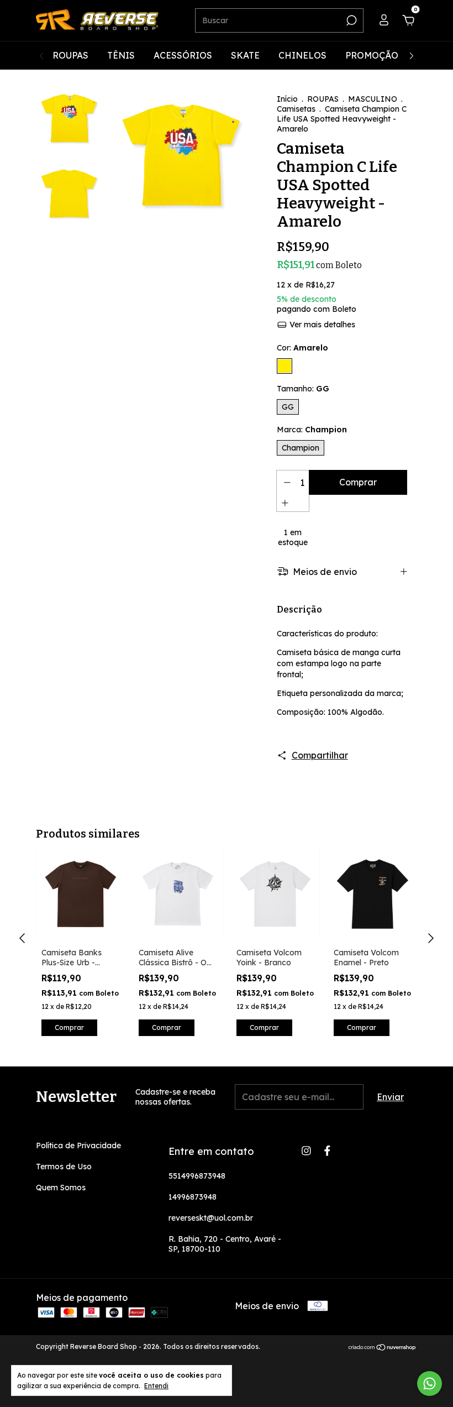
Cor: (302, 348)
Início (287, 99)
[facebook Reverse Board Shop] (327, 1151)
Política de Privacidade (78, 1145)
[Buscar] (350, 20)
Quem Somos (61, 1187)
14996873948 (192, 1197)
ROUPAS (70, 55)
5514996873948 (196, 1176)
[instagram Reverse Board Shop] (306, 1151)
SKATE (245, 55)
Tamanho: (303, 389)
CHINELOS (302, 55)
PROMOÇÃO (371, 55)
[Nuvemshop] (382, 1347)
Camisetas (296, 109)
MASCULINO (372, 99)
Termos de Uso (64, 1166)
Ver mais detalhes (321, 324)
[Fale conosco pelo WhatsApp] (429, 1383)
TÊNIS (121, 55)
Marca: (312, 430)
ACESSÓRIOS (183, 55)
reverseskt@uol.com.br (210, 1218)
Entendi (156, 1386)
